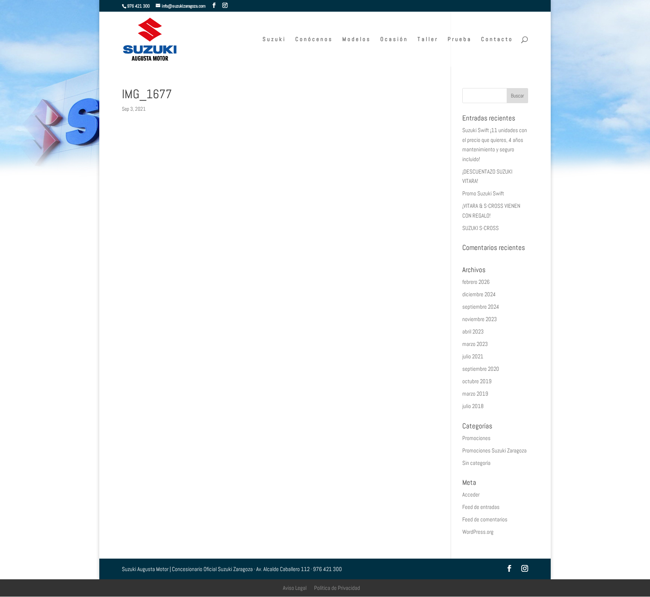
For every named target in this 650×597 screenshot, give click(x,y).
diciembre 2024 (479, 294)
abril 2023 (473, 331)
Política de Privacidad (337, 587)
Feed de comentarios (484, 519)
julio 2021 (472, 356)
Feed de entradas (481, 506)
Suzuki (274, 40)
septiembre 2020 (480, 368)
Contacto (497, 40)
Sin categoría (476, 462)
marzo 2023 (475, 343)
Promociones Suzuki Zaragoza (494, 450)
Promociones (476, 438)
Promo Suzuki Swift (483, 193)
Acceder (471, 494)
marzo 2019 (475, 393)
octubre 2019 (477, 381)
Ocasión (394, 40)
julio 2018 (473, 406)
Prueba (460, 40)
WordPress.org (478, 531)
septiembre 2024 (480, 306)
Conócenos (314, 40)
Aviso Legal (295, 587)
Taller (428, 40)
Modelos (356, 40)
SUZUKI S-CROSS (480, 227)
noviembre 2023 (479, 319)
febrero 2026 (476, 281)
